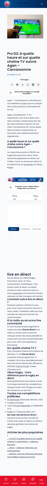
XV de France (13, 399)
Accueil (6, 483)
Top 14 (19, 366)
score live (28, 164)
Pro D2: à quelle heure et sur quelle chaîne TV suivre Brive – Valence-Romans (24, 441)
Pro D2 (18, 75)
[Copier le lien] (12, 85)
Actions (13, 229)
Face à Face (37, 229)
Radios (23, 483)
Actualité (11, 75)
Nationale (25, 405)
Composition (25, 229)
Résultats (32, 483)
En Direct (15, 483)
